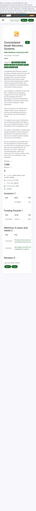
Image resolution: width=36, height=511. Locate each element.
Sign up (24, 20)
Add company (15, 20)
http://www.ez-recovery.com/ (16, 52)
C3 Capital (17, 202)
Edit (27, 42)
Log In (31, 20)
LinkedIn (9, 189)
